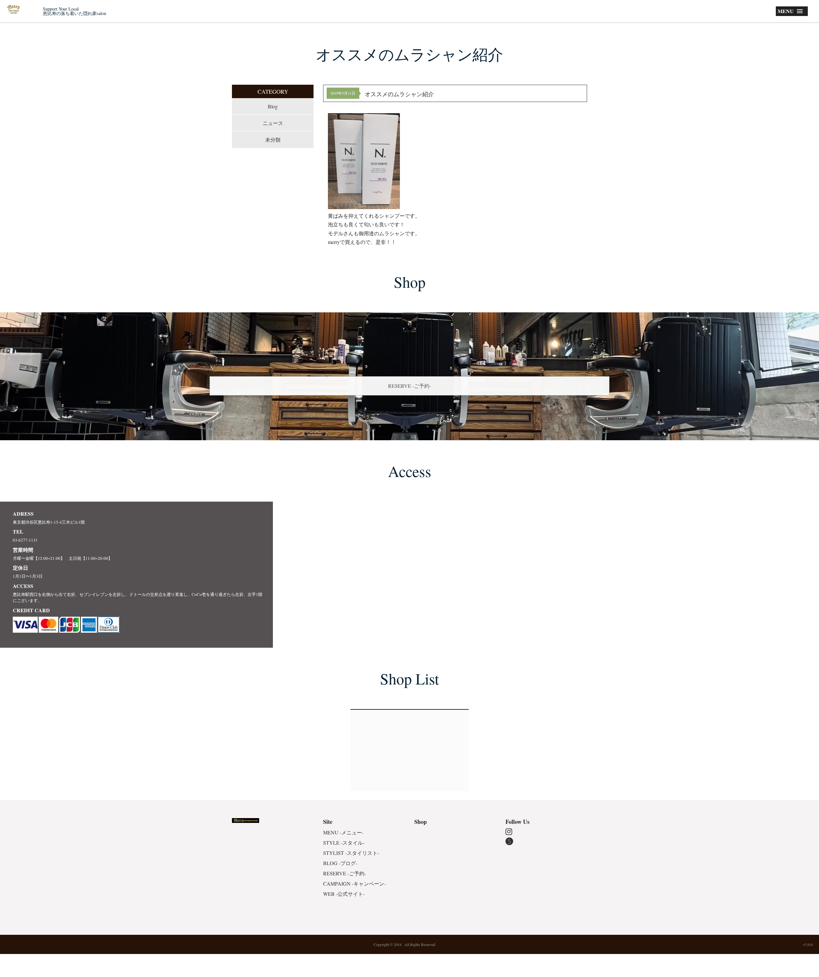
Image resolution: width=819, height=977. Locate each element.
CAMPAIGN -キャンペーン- (354, 883)
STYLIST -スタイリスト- (351, 852)
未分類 (273, 139)
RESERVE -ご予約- (409, 385)
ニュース (273, 123)
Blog (273, 106)
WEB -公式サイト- (344, 893)
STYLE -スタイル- (343, 842)
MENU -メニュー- (343, 832)
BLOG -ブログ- (340, 863)
